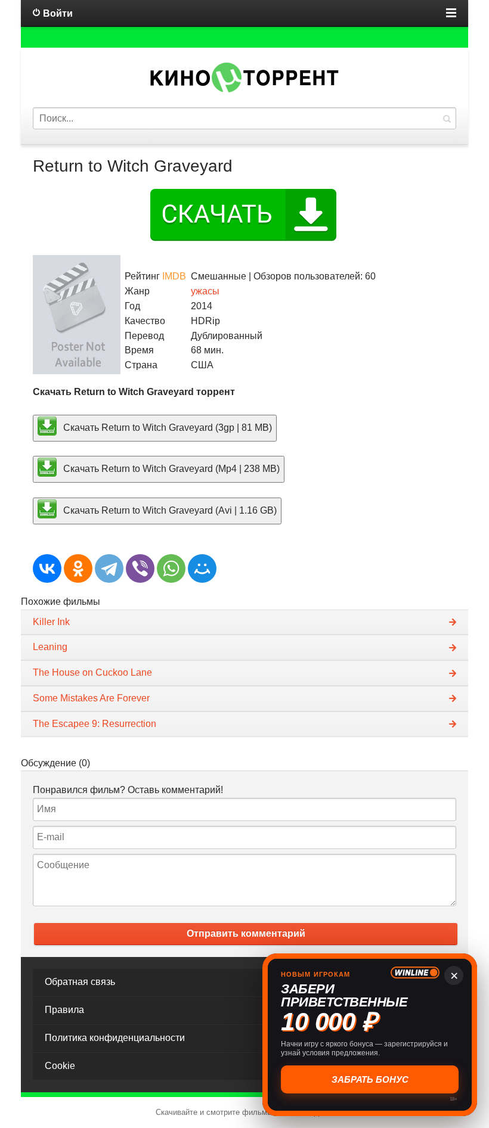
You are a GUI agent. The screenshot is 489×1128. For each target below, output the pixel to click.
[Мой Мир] (202, 568)
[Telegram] (109, 568)
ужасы (205, 291)
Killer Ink (51, 622)
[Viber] (140, 568)
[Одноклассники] (78, 568)
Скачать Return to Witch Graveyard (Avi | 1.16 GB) (169, 510)
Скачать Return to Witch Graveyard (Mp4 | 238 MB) (170, 469)
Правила (64, 1010)
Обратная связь (80, 982)
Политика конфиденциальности (115, 1038)
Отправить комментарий (246, 933)
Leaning (50, 647)
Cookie (60, 1066)
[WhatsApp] (171, 568)
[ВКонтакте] (47, 568)
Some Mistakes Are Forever (91, 698)
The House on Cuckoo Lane (92, 672)
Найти (447, 118)
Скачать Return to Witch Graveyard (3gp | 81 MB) (166, 427)
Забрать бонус (368, 1079)
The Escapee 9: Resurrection (94, 724)
